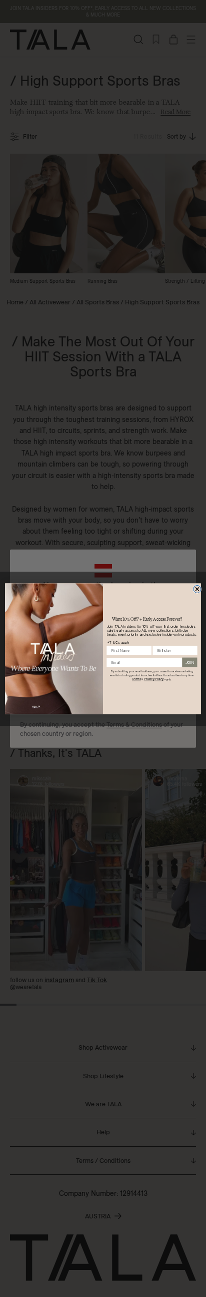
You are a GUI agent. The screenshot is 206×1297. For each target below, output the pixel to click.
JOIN (190, 662)
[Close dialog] (197, 589)
